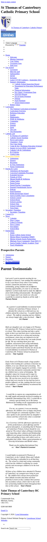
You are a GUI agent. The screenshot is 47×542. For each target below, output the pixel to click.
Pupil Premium (20, 101)
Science (13, 123)
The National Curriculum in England (23, 109)
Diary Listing (15, 220)
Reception (13, 163)
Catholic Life (10, 134)
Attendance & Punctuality (19, 171)
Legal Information (21, 514)
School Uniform (16, 206)
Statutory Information (17, 82)
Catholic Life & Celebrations (20, 150)
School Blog (14, 229)
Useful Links (14, 154)
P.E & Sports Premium (23, 96)
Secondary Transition (13, 210)
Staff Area (13, 65)
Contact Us (9, 214)
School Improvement (22, 103)
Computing (14, 121)
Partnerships (9, 231)
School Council (15, 198)
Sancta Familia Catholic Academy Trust (24, 243)
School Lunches (16, 202)
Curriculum (9, 107)
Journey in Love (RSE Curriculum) (22, 148)
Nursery (13, 160)
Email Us (4, 510)
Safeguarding (15, 74)
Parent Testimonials (17, 167)
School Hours (15, 200)
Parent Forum (15, 183)
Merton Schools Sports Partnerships (23, 239)
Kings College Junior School (20, 235)
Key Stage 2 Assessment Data (25, 92)
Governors (14, 70)
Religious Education (17, 113)
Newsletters (14, 227)
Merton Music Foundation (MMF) (22, 237)
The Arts (13, 129)
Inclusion (13, 78)
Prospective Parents (12, 156)
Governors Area (16, 63)
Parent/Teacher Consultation (20, 185)
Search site (5, 528)
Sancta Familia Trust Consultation (22, 196)
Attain (12, 233)
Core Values (14, 61)
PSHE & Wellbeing (17, 119)
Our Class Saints (16, 144)
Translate (22, 45)
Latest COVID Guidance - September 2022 (25, 80)
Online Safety (15, 181)
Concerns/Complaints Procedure (21, 173)
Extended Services (16, 175)
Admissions (14, 158)
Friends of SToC (16, 177)
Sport (12, 127)
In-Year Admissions (17, 165)
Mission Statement (16, 59)
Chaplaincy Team (16, 142)
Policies (17, 98)
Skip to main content (8, 2)
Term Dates (14, 208)
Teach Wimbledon (16, 245)
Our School (9, 68)
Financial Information (22, 90)
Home (7, 55)
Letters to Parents (16, 222)
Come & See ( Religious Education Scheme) (26, 146)
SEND (12, 76)
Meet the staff (15, 72)
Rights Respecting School (19, 194)
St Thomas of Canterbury (19, 136)
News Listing (15, 224)
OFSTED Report (21, 94)
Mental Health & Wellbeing (20, 179)
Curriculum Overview (18, 111)
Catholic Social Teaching (19, 138)
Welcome (13, 57)
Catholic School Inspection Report (27, 84)
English (13, 115)
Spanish (13, 125)
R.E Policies (14, 152)
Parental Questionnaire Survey (21, 187)
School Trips (14, 204)
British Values (15, 105)
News (7, 216)
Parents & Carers (11, 169)
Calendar (13, 218)
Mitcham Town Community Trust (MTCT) (25, 241)
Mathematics (14, 117)
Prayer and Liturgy (17, 140)
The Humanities (16, 132)
